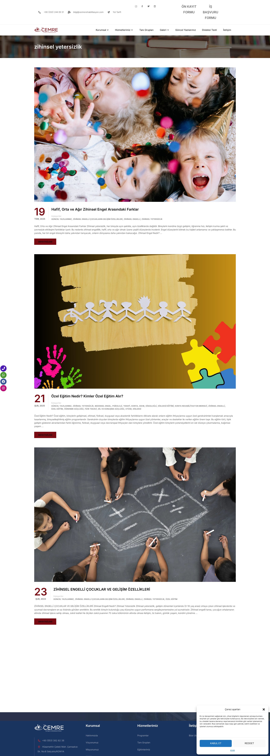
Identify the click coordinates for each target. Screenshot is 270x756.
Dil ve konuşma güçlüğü (111, 409)
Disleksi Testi (209, 29)
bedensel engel (103, 406)
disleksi (137, 409)
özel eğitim (57, 409)
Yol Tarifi (117, 12)
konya (134, 406)
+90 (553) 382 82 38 (53, 740)
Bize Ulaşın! (195, 735)
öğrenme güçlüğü (74, 409)
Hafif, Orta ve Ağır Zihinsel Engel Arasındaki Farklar (95, 209)
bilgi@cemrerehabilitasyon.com (88, 12)
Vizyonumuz (92, 742)
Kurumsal (101, 29)
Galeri (163, 29)
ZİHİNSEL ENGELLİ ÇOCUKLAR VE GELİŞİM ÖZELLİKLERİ (101, 589)
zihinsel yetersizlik (152, 219)
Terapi (126, 406)
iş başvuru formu (210, 12)
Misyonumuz (92, 749)
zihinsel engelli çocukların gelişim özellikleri (97, 219)
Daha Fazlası (45, 241)
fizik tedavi (91, 409)
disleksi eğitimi (166, 406)
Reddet (249, 743)
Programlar (143, 735)
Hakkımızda (92, 735)
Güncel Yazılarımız (185, 29)
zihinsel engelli (132, 219)
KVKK (232, 750)
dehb (141, 406)
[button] (263, 709)
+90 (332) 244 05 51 (54, 12)
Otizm (128, 409)
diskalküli (151, 406)
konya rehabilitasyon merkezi (191, 406)
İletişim (227, 29)
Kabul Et (215, 743)
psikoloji (117, 406)
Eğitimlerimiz (143, 749)
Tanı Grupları (146, 29)
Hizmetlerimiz (122, 29)
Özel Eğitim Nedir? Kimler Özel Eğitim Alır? (87, 396)
